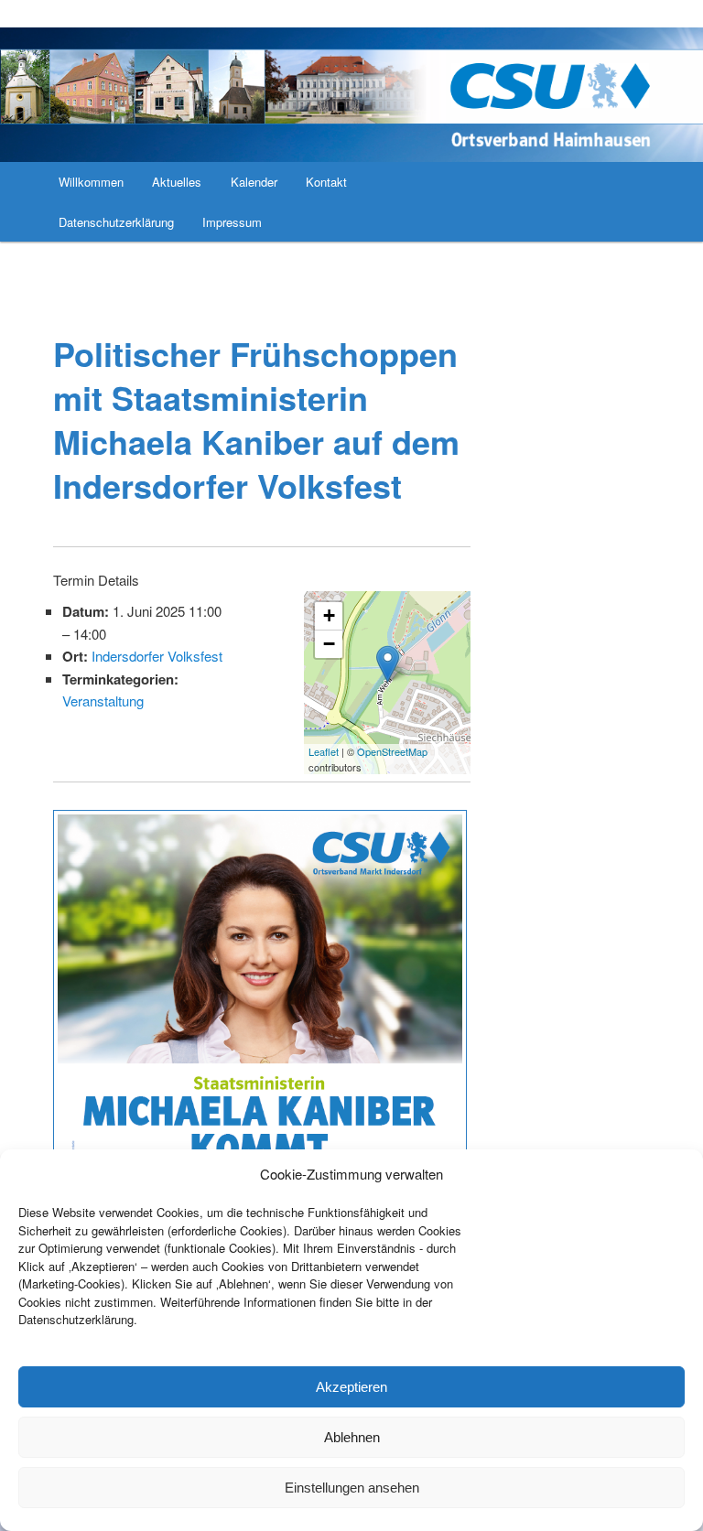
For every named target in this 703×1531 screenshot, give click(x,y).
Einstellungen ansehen (352, 1487)
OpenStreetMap (392, 751)
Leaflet (323, 751)
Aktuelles (176, 181)
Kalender (254, 181)
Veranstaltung (103, 700)
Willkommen (91, 181)
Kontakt (326, 181)
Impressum (232, 222)
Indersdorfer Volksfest (157, 655)
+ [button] (329, 615)
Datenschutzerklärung (116, 222)
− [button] (329, 643)
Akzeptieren (351, 1387)
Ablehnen (352, 1437)
